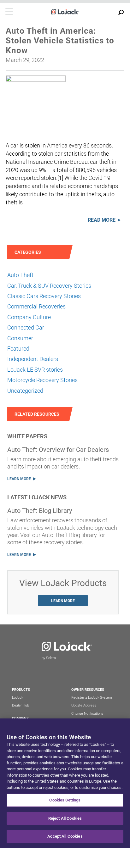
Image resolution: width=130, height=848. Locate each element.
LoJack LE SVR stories (35, 369)
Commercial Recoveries (36, 306)
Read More (101, 220)
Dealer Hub (20, 705)
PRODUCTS (21, 690)
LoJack (17, 698)
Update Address (83, 705)
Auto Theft (20, 275)
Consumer (20, 338)
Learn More (19, 479)
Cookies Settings (64, 800)
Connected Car (25, 327)
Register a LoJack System (91, 698)
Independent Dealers (32, 359)
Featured (18, 348)
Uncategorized (25, 390)
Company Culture (29, 317)
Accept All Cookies (64, 836)
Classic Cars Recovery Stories (44, 296)
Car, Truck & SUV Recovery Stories (49, 285)
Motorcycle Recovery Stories (42, 380)
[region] (65, 783)
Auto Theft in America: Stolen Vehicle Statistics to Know (60, 40)
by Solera (49, 658)
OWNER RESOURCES (87, 690)
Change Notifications (87, 714)
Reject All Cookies (65, 818)
